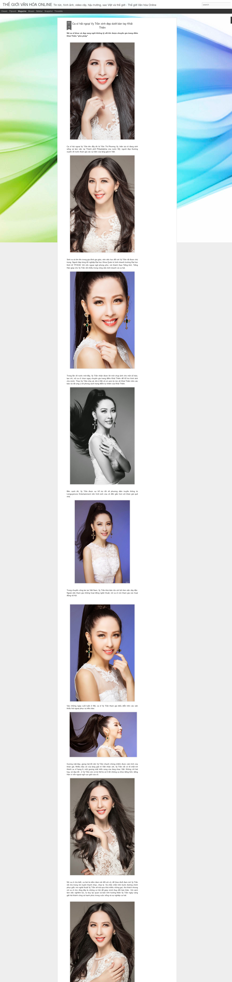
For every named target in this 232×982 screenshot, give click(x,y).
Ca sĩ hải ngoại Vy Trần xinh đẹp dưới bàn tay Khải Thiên (102, 25)
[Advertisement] (152, 63)
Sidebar (39, 11)
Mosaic (31, 11)
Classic (4, 11)
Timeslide (59, 11)
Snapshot (49, 11)
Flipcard (12, 11)
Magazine (22, 11)
